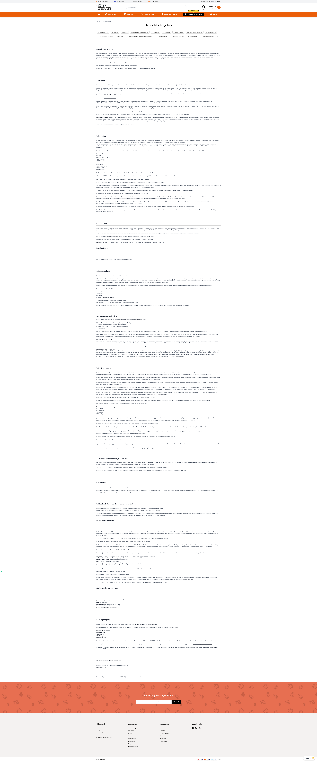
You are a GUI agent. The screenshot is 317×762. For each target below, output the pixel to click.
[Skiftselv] (103, 7)
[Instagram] (196, 728)
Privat (218, 1)
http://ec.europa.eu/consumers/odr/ (202, 644)
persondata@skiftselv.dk (186, 579)
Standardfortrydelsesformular (159, 394)
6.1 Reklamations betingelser (194, 32)
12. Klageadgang (192, 36)
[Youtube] (200, 728)
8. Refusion (120, 36)
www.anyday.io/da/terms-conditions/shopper (158, 108)
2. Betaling (115, 32)
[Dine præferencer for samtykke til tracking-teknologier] (1, 571)
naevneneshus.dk (101, 637)
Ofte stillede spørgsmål (134, 728)
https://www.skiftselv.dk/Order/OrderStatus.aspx (133, 319)
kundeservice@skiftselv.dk (114, 236)
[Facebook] (193, 728)
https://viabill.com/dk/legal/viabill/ (112, 94)
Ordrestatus (163, 728)
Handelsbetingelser (205, 1)
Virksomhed (213, 1)
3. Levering (125, 32)
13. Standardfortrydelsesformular (209, 36)
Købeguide (131, 730)
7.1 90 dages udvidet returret (105, 36)
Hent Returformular (101, 667)
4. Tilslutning (155, 32)
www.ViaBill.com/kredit (110, 98)
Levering (162, 730)
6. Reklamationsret (178, 32)
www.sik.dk (151, 236)
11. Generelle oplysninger (177, 36)
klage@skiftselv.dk (152, 624)
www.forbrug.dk (174, 627)
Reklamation (163, 741)
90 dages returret (164, 733)
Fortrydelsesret (164, 736)
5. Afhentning (166, 32)
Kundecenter (131, 736)
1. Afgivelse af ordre (103, 32)
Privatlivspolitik (132, 738)
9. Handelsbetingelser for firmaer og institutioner (139, 36)
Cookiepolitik (131, 741)
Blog (129, 744)
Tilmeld (177, 701)
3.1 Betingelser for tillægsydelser (139, 32)
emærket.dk (213, 647)
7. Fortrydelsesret (211, 32)
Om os (130, 733)
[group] (105, 1)
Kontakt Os (163, 738)
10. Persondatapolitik (161, 36)
